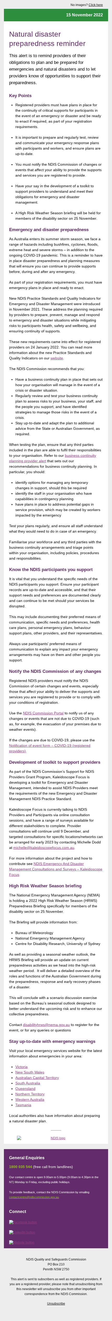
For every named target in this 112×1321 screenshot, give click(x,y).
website (57, 358)
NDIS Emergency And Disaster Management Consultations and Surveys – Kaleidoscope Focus (55, 869)
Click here (96, 5)
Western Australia (29, 1099)
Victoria (21, 1067)
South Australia (27, 1083)
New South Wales (29, 1072)
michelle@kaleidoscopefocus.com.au (43, 848)
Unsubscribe (56, 1303)
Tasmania (23, 1105)
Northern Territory (30, 1094)
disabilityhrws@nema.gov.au (46, 1025)
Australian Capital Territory (37, 1078)
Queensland (25, 1089)
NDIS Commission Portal (43, 713)
